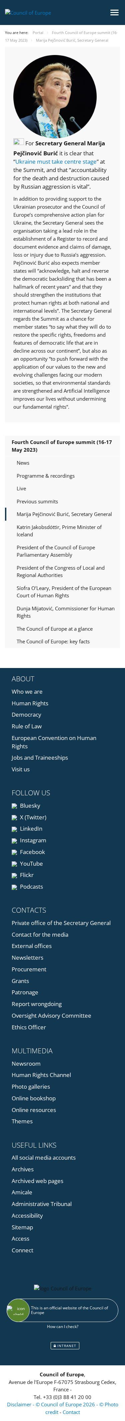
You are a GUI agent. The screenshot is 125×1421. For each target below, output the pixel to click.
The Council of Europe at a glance (55, 628)
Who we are (27, 691)
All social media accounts (44, 1157)
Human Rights (30, 703)
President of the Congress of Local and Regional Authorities (61, 571)
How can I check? (62, 1326)
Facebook (32, 852)
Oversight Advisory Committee (51, 1015)
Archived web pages (37, 1181)
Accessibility (27, 1215)
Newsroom (26, 1063)
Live (21, 488)
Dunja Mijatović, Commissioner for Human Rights (66, 612)
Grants (20, 981)
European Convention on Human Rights (54, 742)
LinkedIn (30, 828)
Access (20, 1238)
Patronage (25, 992)
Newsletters (27, 957)
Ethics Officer (29, 1027)
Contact (71, 1412)
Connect (22, 1250)
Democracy (26, 714)
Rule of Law (27, 726)
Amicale (22, 1192)
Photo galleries (31, 1086)
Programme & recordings (46, 475)
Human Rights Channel (41, 1075)
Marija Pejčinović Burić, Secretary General (64, 514)
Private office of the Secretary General (61, 923)
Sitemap (22, 1227)
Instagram (32, 840)
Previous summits (37, 501)
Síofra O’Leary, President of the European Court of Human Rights (64, 592)
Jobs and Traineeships (40, 757)
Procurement (29, 969)
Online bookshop (34, 1098)
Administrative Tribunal (42, 1204)
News (23, 462)
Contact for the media (40, 934)
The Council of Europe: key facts (53, 641)
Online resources (34, 1110)
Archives (23, 1169)
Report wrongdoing (37, 1004)
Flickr (26, 875)
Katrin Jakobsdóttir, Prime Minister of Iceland (59, 531)
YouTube (31, 863)
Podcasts (31, 886)
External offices (32, 946)
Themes (22, 1121)
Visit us (21, 769)
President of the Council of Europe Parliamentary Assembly (56, 551)
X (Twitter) (32, 817)
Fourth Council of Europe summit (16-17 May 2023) (62, 446)
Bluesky (29, 805)
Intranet (66, 1345)
